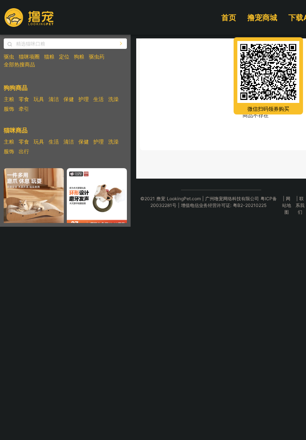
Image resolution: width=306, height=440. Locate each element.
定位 (64, 56)
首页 (228, 17)
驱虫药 (96, 56)
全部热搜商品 (19, 64)
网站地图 (286, 205)
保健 (68, 99)
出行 (24, 151)
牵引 (24, 109)
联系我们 (300, 205)
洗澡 (113, 99)
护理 (83, 99)
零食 (24, 99)
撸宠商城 (262, 17)
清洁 (54, 99)
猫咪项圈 (29, 56)
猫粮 (49, 56)
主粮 (9, 99)
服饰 (9, 109)
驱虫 (9, 56)
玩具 (39, 99)
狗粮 (79, 56)
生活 (98, 99)
